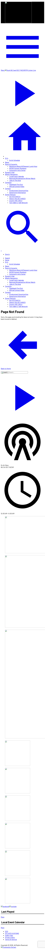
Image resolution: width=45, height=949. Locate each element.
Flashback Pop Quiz (16, 184)
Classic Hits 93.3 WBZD (17, 199)
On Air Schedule (14, 160)
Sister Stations (10, 194)
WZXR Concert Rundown (17, 168)
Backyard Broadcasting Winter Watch (22, 178)
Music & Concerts (11, 164)
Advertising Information (17, 192)
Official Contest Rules (16, 186)
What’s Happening (11, 174)
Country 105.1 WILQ (15, 201)
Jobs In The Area (15, 180)
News (7, 162)
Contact (8, 188)
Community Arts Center (17, 170)
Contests (8, 182)
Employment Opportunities (18, 190)
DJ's (6, 158)
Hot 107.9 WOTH (14, 197)
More (2, 917)
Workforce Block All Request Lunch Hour (23, 166)
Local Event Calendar (16, 176)
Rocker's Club (9, 172)
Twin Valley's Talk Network (18, 203)
